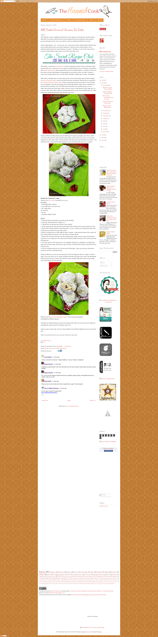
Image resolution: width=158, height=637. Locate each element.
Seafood (85, 583)
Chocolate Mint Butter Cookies (59, 317)
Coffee (87, 582)
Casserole (75, 582)
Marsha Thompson (55, 591)
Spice (60, 582)
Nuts (61, 348)
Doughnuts (91, 578)
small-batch (110, 583)
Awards (100, 20)
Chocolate (84, 572)
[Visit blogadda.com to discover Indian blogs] (92, 627)
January (105, 132)
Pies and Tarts (51, 576)
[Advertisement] (106, 535)
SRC (59, 576)
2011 (103, 140)
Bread (48, 574)
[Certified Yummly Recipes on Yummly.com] (108, 302)
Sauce (51, 582)
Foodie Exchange (114, 581)
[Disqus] (69, 374)
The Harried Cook (106, 52)
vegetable (69, 582)
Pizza (47, 582)
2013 (103, 135)
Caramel (79, 578)
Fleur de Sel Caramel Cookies (48, 80)
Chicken (85, 578)
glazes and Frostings (102, 583)
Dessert (61, 572)
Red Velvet (76, 583)
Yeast (68, 574)
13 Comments (67, 346)
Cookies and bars (77, 574)
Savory (115, 578)
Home (44, 20)
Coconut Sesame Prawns (110, 202)
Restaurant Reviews (80, 20)
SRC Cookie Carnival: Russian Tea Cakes (108, 97)
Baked (107, 572)
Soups (55, 582)
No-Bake (59, 583)
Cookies (57, 348)
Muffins (41, 574)
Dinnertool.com (104, 506)
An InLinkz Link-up (46, 340)
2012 (103, 138)
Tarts (96, 583)
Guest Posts (98, 578)
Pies (72, 583)
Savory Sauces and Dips (69, 576)
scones (98, 580)
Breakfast (52, 572)
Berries (115, 574)
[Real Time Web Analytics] (3, 636)
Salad (81, 583)
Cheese (56, 580)
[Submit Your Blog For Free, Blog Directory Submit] (103, 494)
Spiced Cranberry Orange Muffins (107, 92)
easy (95, 580)
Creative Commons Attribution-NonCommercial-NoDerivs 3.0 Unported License (92, 591)
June (104, 124)
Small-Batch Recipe (95, 582)
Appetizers (100, 576)
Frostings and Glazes (58, 574)
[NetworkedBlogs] (108, 448)
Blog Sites (110, 493)
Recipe (64, 348)
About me (88, 574)
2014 (103, 83)
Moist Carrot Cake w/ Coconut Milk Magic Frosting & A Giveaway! (111, 172)
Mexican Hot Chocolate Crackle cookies (51, 82)
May (104, 126)
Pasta (68, 583)
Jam (49, 583)
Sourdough (90, 583)
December (106, 85)
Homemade (105, 578)
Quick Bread (49, 578)
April (104, 129)
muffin (64, 582)
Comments (105, 266)
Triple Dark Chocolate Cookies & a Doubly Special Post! (111, 218)
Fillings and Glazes (69, 580)
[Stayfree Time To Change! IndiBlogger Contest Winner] (106, 321)
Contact (92, 20)
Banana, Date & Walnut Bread (107, 106)
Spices (90, 580)
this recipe (51, 200)
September (106, 116)
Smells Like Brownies (49, 70)
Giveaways (41, 582)
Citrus (114, 572)
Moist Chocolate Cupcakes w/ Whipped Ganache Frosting (111, 188)
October (105, 113)
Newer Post (45, 400)
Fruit (76, 572)
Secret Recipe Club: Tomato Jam (108, 102)
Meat (81, 580)
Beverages (103, 581)
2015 (103, 80)
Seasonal (80, 576)
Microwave (53, 583)
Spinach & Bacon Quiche (110, 232)
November (106, 110)
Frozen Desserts (114, 580)
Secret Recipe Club (60, 66)
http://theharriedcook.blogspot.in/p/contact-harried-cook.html (89, 595)
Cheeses (107, 576)
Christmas (51, 348)
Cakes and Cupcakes (48, 580)
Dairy (107, 580)
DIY (108, 581)
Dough (99, 572)
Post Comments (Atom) (72, 406)
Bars (103, 580)
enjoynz (89, 632)
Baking (46, 348)
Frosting (41, 583)
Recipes (69, 20)
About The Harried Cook (56, 20)
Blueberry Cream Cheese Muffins (107, 88)
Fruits (76, 580)
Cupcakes (114, 576)
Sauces (85, 580)
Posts (103, 263)
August (105, 118)
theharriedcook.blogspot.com (57, 593)
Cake (40, 580)
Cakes (108, 574)
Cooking (61, 580)
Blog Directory (106, 493)
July (104, 121)
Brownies (74, 578)
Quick (111, 578)
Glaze (45, 583)
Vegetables (42, 576)
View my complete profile (106, 71)
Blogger (100, 632)
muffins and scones (59, 578)
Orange (64, 583)
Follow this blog (108, 450)
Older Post (92, 400)
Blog (100, 493)
